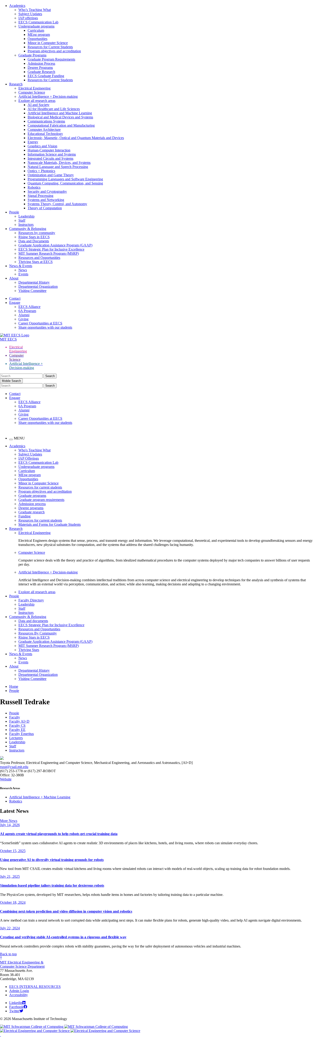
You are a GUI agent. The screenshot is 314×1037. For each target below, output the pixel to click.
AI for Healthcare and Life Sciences (54, 109)
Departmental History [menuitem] (34, 670)
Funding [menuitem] (24, 516)
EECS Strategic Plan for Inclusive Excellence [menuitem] (51, 625)
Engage (14, 303)
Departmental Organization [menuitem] (38, 674)
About (13, 278)
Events (23, 274)
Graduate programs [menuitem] (32, 496)
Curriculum (36, 30)
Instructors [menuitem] (26, 613)
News (22, 270)
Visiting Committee (32, 291)
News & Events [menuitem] (20, 654)
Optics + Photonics (41, 171)
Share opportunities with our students (45, 327)
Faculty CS (17, 725)
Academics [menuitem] (17, 446)
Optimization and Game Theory (51, 175)
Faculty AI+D (19, 721)
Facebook (16, 1007)
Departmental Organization (38, 286)
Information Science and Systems (52, 154)
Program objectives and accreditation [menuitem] (45, 491)
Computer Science (31, 92)
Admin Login (19, 991)
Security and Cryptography (47, 191)
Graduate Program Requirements (51, 59)
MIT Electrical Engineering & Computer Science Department (22, 964)
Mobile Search (11, 381)
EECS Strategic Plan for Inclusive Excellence (51, 249)
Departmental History (34, 282)
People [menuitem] (14, 596)
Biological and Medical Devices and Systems (60, 117)
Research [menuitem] (16, 529)
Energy (33, 142)
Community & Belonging (27, 229)
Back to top (8, 954)
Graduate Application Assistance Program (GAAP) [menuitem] (55, 641)
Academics (17, 6)
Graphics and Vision (42, 146)
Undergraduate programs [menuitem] (36, 467)
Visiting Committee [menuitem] (32, 679)
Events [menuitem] (23, 662)
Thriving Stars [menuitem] (28, 650)
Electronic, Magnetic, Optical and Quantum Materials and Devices (76, 138)
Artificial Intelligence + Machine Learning (39, 797)
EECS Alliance (29, 307)
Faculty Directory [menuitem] (31, 600)
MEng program (39, 34)
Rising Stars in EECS (34, 237)
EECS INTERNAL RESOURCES (35, 987)
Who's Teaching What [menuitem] (34, 450)
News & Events (20, 266)
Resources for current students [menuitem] (40, 487)
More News (8, 821)
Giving (23, 319)
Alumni (23, 315)
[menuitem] (166, 533)
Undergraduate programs (36, 26)
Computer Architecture (44, 129)
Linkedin (15, 1003)
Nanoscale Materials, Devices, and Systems (59, 163)
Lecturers (16, 738)
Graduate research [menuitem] (31, 512)
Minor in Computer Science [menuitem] (38, 483)
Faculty (14, 717)
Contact (14, 298)
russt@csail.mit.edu (14, 767)
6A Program (27, 311)
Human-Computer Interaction (49, 150)
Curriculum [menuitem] (26, 471)
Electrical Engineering (34, 88)
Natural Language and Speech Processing (58, 167)
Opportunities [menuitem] (28, 479)
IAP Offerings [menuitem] (28, 458)
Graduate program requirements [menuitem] (41, 500)
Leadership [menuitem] (26, 604)
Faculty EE (17, 730)
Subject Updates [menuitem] (30, 454)
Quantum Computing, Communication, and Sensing (65, 183)
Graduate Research (41, 72)
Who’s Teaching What (34, 10)
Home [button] (13, 686)
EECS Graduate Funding (46, 76)
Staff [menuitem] (21, 608)
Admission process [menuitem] (32, 504)
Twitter (14, 1011)
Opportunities (37, 39)
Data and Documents (33, 241)
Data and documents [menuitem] (33, 621)
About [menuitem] (13, 666)
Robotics (34, 187)
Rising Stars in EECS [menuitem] (34, 637)
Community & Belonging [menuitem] (27, 617)
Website (5, 779)
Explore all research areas (36, 101)
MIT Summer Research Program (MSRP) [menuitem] (48, 646)
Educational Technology (45, 134)
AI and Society (38, 105)
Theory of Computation (45, 208)
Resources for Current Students (50, 47)
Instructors (26, 224)
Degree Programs (40, 68)
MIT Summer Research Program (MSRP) (48, 253)
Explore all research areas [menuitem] (36, 592)
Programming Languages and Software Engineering (65, 179)
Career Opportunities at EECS (40, 323)
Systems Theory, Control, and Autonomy (57, 204)
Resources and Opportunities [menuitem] (39, 629)
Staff (21, 220)
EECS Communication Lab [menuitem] (38, 462)
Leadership (26, 216)
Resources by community (36, 233)
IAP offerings (28, 18)
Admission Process (41, 63)
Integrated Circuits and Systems (50, 158)
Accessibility (18, 995)
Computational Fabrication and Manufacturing (61, 125)
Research (16, 84)
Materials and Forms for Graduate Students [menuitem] (49, 524)
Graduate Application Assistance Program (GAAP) (55, 245)
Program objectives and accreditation (54, 51)
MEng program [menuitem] (29, 475)
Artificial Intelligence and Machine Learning (60, 113)
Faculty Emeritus (21, 734)
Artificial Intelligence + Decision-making (48, 96)
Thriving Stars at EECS (35, 262)
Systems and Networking (46, 200)
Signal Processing (40, 196)
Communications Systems (46, 121)
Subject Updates (30, 14)
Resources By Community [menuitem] (37, 633)
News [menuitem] (22, 658)
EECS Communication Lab (38, 22)
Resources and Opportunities (39, 258)
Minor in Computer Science (48, 43)
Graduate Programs (32, 55)
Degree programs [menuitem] (30, 508)
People (14, 212)
